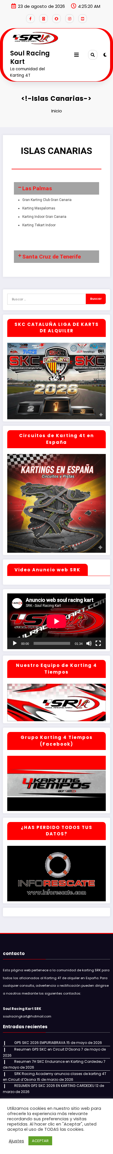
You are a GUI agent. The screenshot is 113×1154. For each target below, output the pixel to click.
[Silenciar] (89, 643)
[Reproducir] (15, 643)
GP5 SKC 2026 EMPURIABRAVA (39, 1042)
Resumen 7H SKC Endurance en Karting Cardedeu (58, 1061)
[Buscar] (92, 54)
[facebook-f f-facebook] (30, 18)
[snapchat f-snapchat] (56, 18)
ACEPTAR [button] (40, 1141)
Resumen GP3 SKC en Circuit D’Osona (47, 1049)
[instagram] (69, 18)
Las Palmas (37, 188)
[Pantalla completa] (98, 643)
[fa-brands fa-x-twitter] (43, 18)
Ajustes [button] (16, 1141)
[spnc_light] (105, 55)
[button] (56, 188)
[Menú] (76, 54)
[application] (56, 621)
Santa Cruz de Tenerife (51, 256)
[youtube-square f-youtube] (82, 18)
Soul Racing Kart (30, 57)
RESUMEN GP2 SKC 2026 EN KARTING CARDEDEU (54, 1085)
